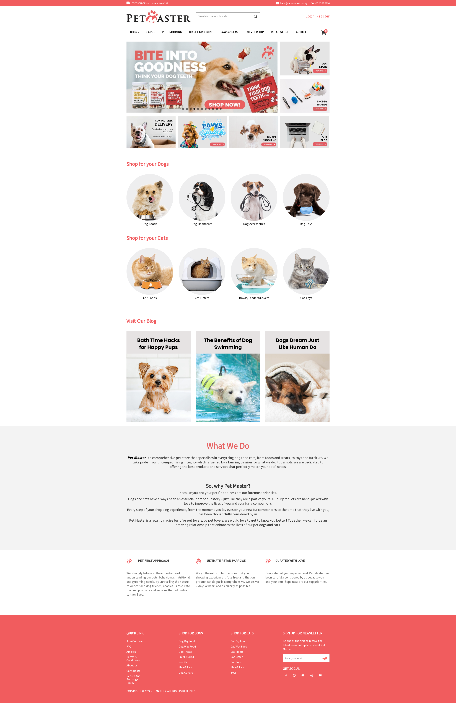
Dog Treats (185, 651)
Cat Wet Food (239, 646)
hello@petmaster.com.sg (293, 3)
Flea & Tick (185, 667)
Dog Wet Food (187, 646)
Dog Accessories (254, 224)
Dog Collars (186, 672)
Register (323, 16)
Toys (233, 672)
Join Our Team (135, 641)
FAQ (128, 646)
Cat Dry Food (238, 641)
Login (310, 16)
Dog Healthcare (201, 224)
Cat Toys (306, 298)
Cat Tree (236, 662)
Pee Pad (183, 662)
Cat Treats (237, 651)
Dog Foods (149, 224)
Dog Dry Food (187, 641)
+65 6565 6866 (322, 3)
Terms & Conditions (133, 658)
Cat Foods (150, 298)
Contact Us (133, 670)
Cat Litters (202, 298)
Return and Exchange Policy (133, 679)
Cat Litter (237, 657)
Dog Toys (306, 224)
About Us (132, 665)
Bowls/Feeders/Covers (254, 298)
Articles (131, 651)
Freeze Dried (186, 657)
